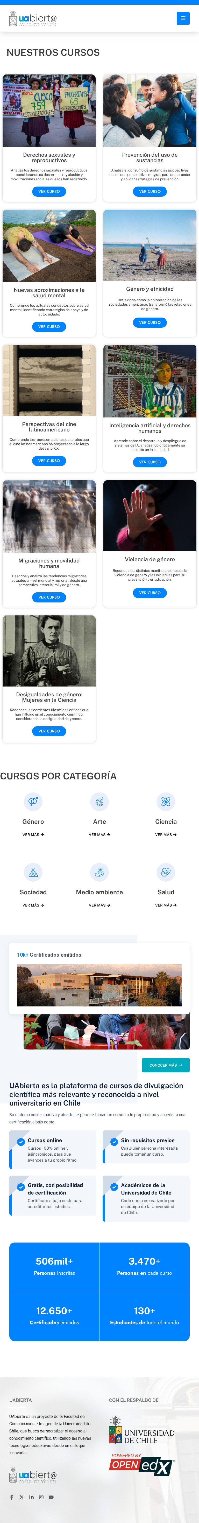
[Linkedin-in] (31, 1497)
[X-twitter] (21, 1497)
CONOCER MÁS (163, 1065)
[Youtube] (51, 1497)
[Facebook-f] (12, 1497)
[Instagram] (41, 1497)
